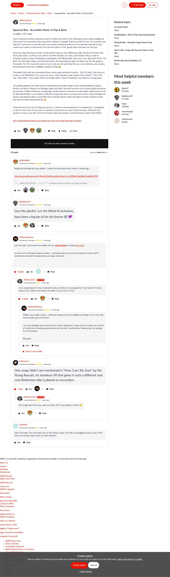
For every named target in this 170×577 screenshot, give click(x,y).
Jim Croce (80, 246)
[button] (137, 5)
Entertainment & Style (36, 13)
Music (49, 13)
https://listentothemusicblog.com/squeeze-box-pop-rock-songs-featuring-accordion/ (47, 121)
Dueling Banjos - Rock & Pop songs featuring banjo (134, 35)
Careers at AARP (6, 504)
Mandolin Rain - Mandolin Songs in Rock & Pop (133, 43)
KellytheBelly (24, 160)
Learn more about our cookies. (130, 559)
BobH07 (125, 88)
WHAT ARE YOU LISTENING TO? (128, 61)
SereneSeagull (127, 112)
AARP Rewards (6, 476)
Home (13, 13)
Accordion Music (121, 27)
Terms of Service (12, 544)
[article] (59, 176)
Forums (21, 13)
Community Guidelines (38, 5)
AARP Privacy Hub (12, 541)
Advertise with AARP (8, 501)
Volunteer (4, 469)
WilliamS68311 (25, 21)
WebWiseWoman (26, 237)
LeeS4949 (23, 425)
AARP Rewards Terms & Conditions (19, 549)
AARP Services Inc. (7, 514)
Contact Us (4, 487)
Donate (3, 467)
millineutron (24, 361)
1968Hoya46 (127, 119)
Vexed (124, 104)
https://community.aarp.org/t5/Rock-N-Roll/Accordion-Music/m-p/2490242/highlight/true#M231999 (56, 176)
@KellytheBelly (61, 246)
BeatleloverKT (25, 202)
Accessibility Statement (14, 547)
